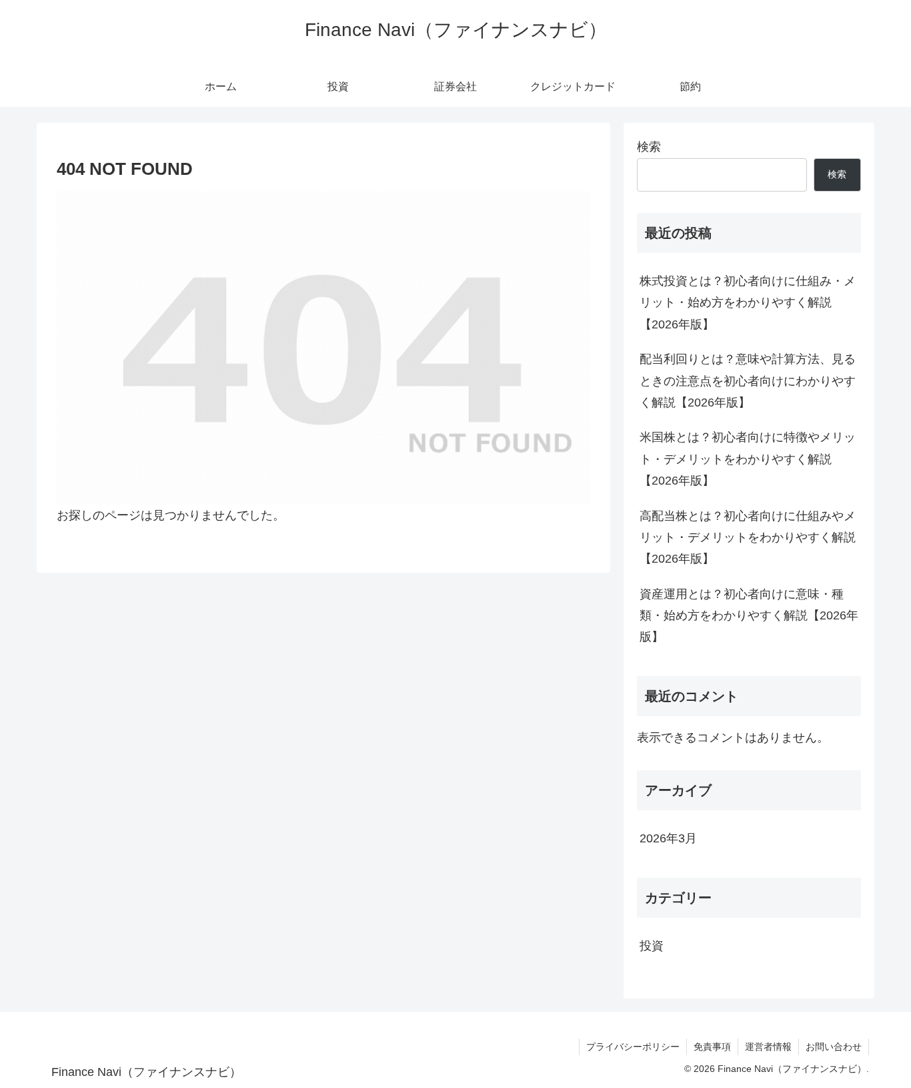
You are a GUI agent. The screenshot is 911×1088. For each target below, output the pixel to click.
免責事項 (712, 1046)
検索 (649, 147)
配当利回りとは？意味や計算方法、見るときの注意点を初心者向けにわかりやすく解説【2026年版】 (748, 380)
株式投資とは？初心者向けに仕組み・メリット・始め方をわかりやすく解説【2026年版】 (748, 302)
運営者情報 (768, 1046)
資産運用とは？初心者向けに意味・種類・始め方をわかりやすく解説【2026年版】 (749, 615)
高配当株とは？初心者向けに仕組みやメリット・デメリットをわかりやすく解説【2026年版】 (748, 537)
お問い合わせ (834, 1046)
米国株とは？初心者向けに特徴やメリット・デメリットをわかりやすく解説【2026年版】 (748, 459)
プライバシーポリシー (633, 1046)
